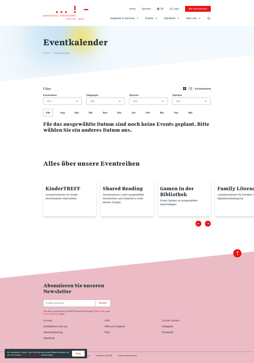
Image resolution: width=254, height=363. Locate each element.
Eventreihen (50, 95)
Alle (48, 112)
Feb (148, 112)
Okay (78, 353)
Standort (177, 95)
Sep (76, 112)
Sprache (134, 95)
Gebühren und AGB (104, 355)
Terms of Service (51, 314)
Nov (105, 112)
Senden (103, 303)
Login (176, 8)
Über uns (191, 18)
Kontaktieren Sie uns (55, 326)
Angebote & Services (122, 18)
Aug (62, 112)
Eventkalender (61, 53)
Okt (90, 112)
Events (149, 18)
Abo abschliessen (198, 8)
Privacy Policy (99, 311)
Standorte (169, 18)
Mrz (162, 112)
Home (132, 8)
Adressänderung (53, 332)
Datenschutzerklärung (127, 355)
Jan (133, 112)
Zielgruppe (92, 95)
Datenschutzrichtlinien (31, 355)
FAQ (107, 332)
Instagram (167, 326)
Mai (190, 112)
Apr (176, 112)
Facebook (167, 332)
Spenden (146, 8)
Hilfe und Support (115, 326)
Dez (119, 112)
